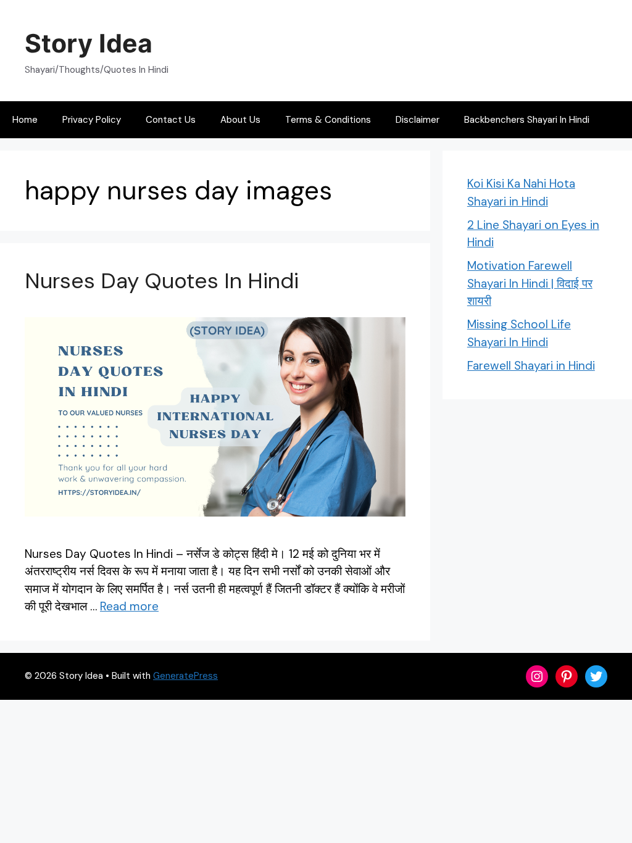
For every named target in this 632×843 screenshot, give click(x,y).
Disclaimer (417, 120)
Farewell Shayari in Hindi (531, 365)
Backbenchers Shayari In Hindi (526, 120)
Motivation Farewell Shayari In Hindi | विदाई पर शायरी (529, 283)
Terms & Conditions (328, 120)
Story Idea (88, 43)
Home (25, 120)
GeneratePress (185, 676)
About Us (240, 120)
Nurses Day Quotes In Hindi (162, 281)
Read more (129, 606)
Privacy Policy (91, 120)
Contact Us (171, 120)
